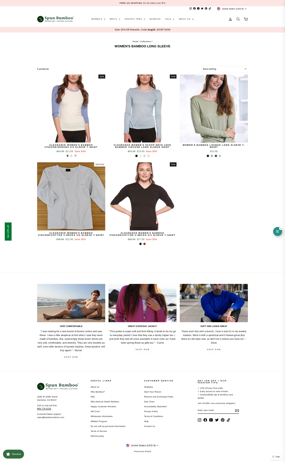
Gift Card (95, 411)
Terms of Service (99, 431)
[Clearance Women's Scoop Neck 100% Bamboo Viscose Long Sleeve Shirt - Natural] (140, 155)
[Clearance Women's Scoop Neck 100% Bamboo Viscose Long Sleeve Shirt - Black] (136, 155)
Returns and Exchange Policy (158, 397)
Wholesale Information (102, 416)
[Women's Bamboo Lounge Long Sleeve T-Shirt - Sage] (219, 155)
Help (146, 421)
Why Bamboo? (98, 392)
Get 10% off (8, 231)
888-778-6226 (44, 408)
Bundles (155, 19)
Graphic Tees (134, 19)
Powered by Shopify (142, 451)
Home (135, 41)
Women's (97, 19)
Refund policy (97, 436)
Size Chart (149, 402)
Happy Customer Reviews (103, 406)
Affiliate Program (99, 421)
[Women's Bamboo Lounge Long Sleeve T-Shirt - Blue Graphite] (215, 155)
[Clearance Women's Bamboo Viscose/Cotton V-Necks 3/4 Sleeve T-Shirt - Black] (140, 243)
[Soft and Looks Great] (214, 303)
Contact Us (149, 426)
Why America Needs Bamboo (105, 402)
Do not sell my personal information (108, 426)
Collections (145, 41)
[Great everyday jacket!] (143, 303)
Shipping (148, 387)
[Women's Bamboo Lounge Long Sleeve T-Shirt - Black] (207, 155)
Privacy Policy (151, 411)
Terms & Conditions (153, 416)
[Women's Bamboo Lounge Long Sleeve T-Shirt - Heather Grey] (211, 155)
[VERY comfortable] (71, 303)
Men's (114, 19)
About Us (185, 19)
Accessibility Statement (155, 406)
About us (95, 387)
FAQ (93, 397)
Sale (168, 19)
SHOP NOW (163, 29)
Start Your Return (153, 392)
